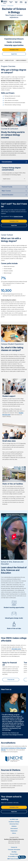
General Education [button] (7, 195)
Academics (3, 5)
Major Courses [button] (6, 191)
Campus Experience (21, 60)
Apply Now (16, 2)
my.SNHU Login (14, 819)
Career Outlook (9, 60)
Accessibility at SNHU (14, 856)
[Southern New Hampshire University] (4, 2)
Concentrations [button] (7, 162)
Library (14, 833)
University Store (14, 824)
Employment (14, 830)
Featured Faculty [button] (7, 187)
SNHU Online (21, 2)
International (14, 828)
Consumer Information (14, 849)
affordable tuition (16, 649)
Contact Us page (18, 216)
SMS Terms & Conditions (14, 858)
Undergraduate (10, 5)
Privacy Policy (14, 854)
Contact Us (14, 847)
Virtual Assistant (22, 857)
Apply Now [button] (14, 54)
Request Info (11, 2)
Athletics (14, 826)
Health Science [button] (6, 178)
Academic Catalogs (14, 821)
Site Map (14, 852)
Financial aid (10, 679)
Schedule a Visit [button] (14, 49)
